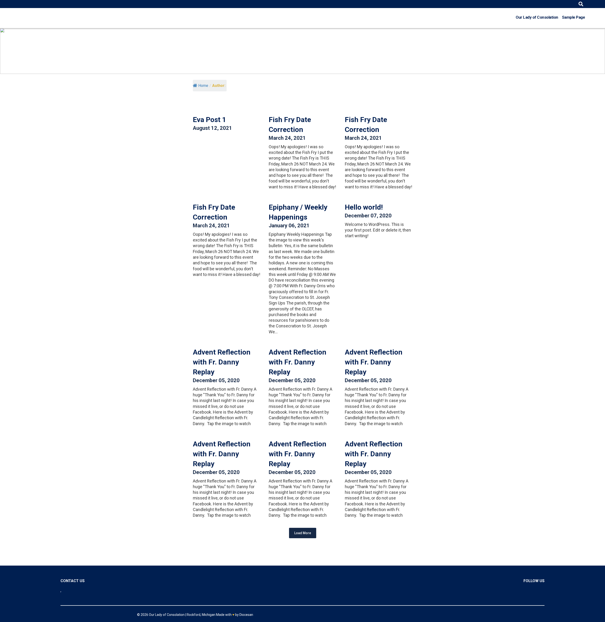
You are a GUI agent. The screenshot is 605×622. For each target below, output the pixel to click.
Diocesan (246, 615)
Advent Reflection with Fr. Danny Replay (222, 362)
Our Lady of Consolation (537, 17)
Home (203, 85)
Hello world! (364, 207)
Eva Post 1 (209, 119)
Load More (302, 533)
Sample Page (573, 17)
